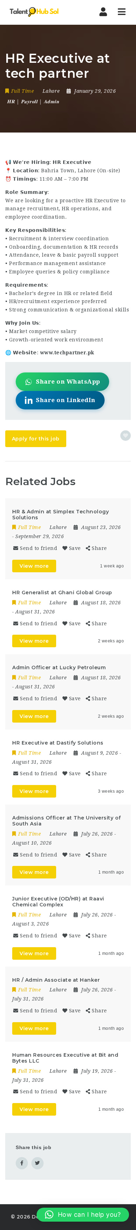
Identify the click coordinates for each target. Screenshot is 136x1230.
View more (34, 566)
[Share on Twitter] (37, 1163)
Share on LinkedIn (66, 400)
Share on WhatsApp (68, 381)
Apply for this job (36, 439)
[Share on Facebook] (22, 1163)
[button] (83, 1215)
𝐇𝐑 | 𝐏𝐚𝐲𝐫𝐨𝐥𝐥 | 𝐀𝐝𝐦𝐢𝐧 (33, 101)
